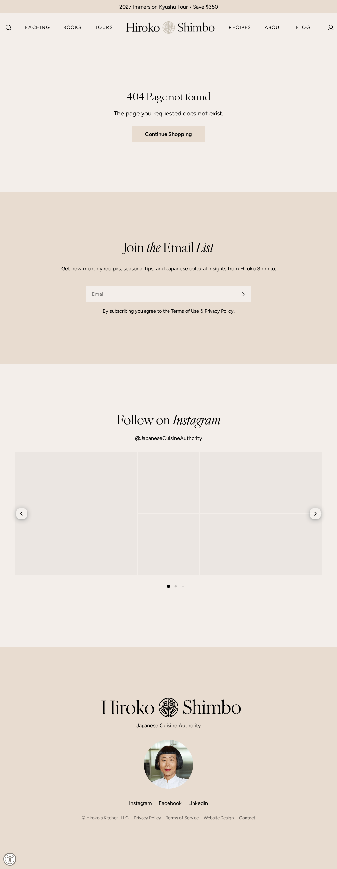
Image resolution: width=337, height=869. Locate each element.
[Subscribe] (243, 294)
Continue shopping (168, 134)
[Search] (6, 27)
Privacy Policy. (220, 311)
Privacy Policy (147, 817)
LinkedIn (198, 803)
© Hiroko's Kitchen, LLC (105, 817)
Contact (247, 817)
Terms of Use (185, 311)
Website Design (219, 817)
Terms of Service (182, 817)
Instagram (140, 803)
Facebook (170, 803)
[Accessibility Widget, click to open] (9, 859)
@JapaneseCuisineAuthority (168, 438)
